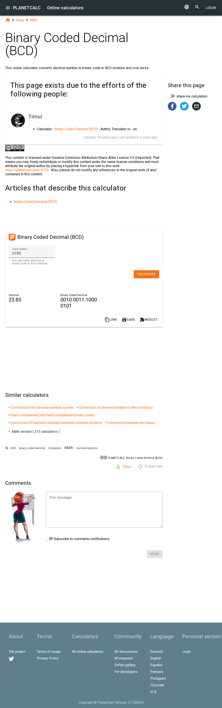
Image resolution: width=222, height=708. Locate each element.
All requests (123, 658)
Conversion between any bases (131, 423)
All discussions (126, 651)
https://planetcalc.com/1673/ (27, 170)
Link (110, 319)
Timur (126, 467)
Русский (157, 685)
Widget (149, 319)
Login (211, 8)
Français (156, 672)
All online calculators (87, 651)
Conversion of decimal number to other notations (116, 407)
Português (158, 678)
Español (156, 665)
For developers (126, 672)
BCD (13, 448)
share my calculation (191, 96)
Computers (54, 448)
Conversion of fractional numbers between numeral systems (56, 423)
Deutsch (156, 651)
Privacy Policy (48, 658)
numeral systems (87, 448)
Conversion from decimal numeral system (42, 407)
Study (20, 20)
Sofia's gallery (124, 665)
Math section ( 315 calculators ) (36, 432)
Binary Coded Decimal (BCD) (76, 129)
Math (33, 20)
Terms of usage (49, 651)
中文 (153, 692)
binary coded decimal (32, 448)
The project (17, 651)
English (155, 658)
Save (128, 319)
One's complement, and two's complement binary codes (53, 415)
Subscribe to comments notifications (81, 539)
